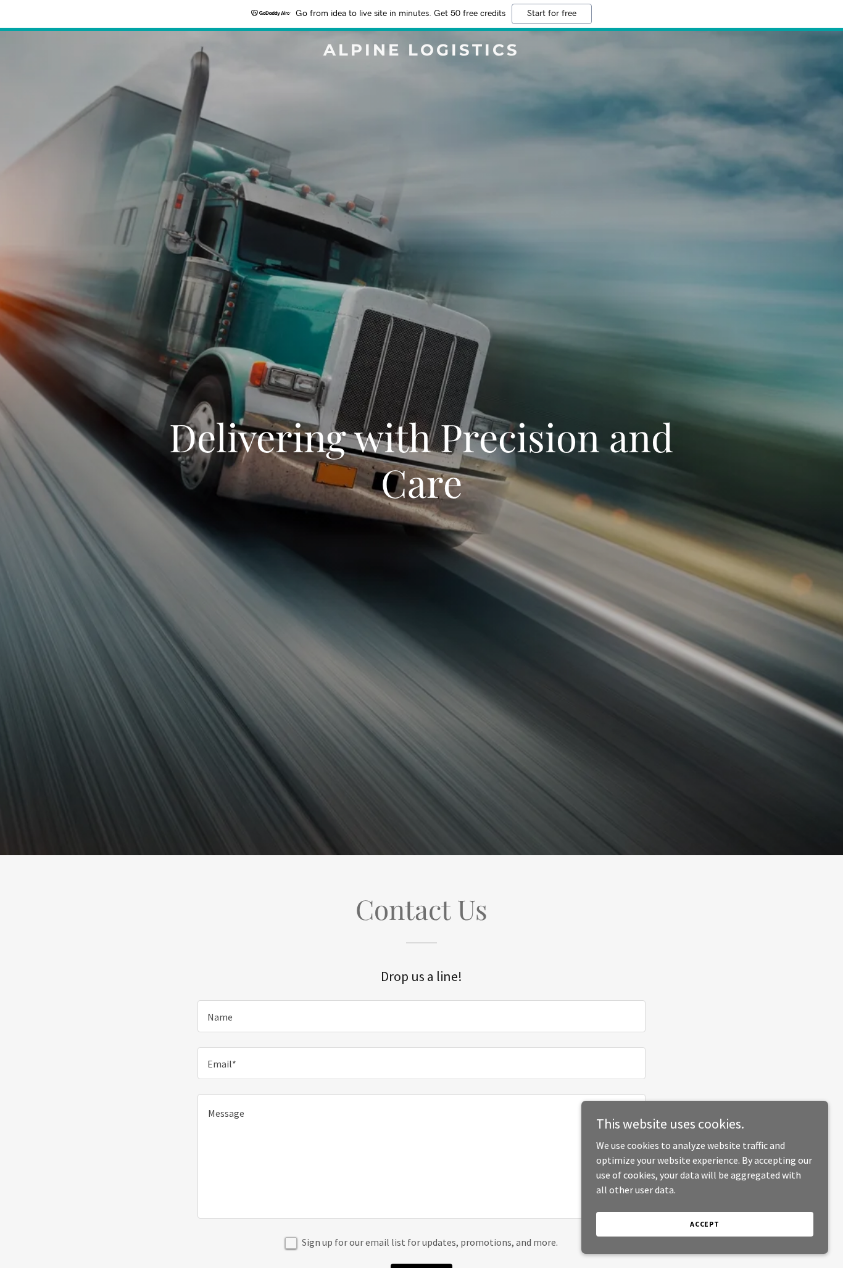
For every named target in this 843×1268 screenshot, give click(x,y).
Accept (705, 1224)
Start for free (551, 13)
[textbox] (421, 1016)
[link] (421, 52)
